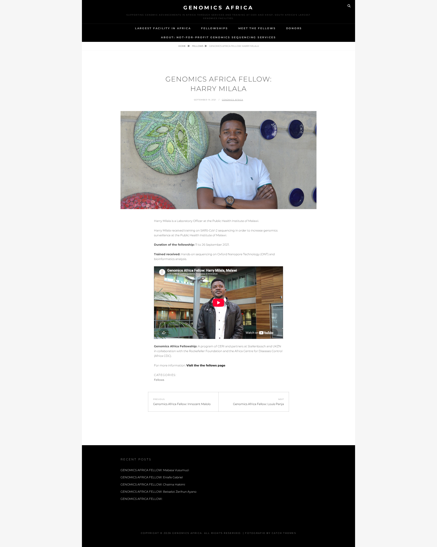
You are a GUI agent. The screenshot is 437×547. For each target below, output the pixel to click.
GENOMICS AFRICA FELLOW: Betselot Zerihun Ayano (158, 491)
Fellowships (214, 28)
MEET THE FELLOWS (257, 28)
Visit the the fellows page (205, 365)
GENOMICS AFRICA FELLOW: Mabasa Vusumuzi (155, 470)
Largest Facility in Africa (163, 28)
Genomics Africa (218, 7)
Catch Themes (284, 533)
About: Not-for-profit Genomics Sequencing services (218, 37)
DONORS (294, 28)
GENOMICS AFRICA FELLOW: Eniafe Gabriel (152, 477)
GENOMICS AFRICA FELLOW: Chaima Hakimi (153, 484)
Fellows (197, 46)
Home (182, 46)
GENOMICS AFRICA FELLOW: (141, 499)
